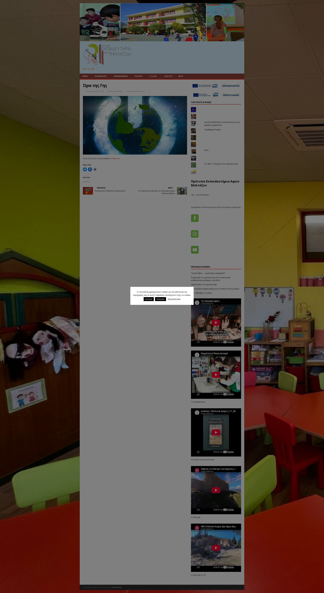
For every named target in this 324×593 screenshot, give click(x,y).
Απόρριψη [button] (161, 299)
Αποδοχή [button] (148, 299)
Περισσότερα (174, 299)
